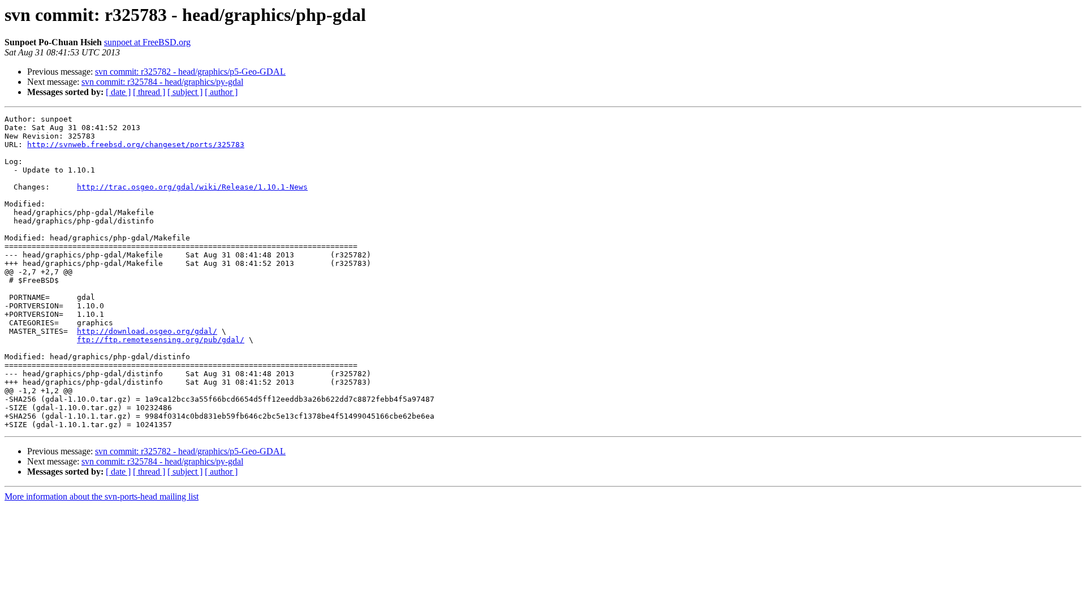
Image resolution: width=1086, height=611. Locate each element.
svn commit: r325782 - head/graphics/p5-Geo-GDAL (190, 71)
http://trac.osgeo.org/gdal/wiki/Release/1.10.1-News (192, 187)
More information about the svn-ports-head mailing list (102, 496)
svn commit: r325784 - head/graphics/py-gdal (162, 82)
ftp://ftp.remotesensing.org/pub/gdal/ (160, 339)
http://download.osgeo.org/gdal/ (147, 331)
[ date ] (118, 92)
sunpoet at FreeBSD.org (147, 42)
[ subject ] (184, 92)
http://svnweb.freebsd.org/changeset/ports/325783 (135, 144)
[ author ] (221, 92)
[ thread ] (149, 92)
